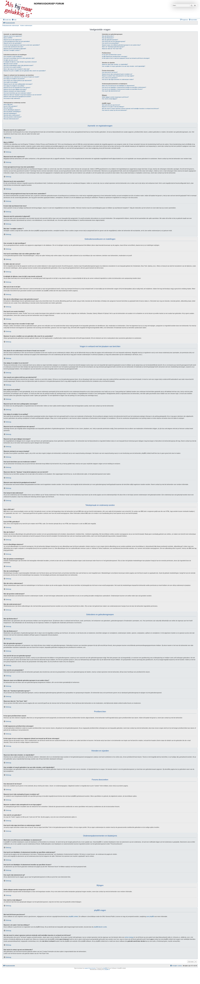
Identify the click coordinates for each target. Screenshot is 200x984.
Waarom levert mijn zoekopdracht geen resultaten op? (117, 74)
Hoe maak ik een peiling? (11, 82)
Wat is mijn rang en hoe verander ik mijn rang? (17, 69)
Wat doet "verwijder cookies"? (12, 50)
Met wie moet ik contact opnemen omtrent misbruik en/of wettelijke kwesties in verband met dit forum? (130, 108)
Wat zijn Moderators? (108, 37)
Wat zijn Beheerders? (108, 36)
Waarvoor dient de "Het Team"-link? (112, 48)
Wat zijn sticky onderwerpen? (12, 115)
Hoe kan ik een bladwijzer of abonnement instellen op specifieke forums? (122, 89)
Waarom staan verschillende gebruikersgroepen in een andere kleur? (121, 45)
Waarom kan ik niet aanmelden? (13, 43)
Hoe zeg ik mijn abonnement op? (111, 91)
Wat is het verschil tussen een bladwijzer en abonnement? (118, 85)
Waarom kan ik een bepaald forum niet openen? (17, 87)
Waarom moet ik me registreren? (13, 36)
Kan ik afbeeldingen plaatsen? (12, 110)
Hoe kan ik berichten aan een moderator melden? (17, 93)
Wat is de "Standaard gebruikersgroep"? (113, 46)
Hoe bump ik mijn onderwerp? (12, 98)
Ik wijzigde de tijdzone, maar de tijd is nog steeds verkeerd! (20, 62)
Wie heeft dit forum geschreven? (111, 105)
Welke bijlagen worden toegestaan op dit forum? (115, 97)
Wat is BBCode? (8, 104)
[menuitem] (14, 19)
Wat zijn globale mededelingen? (12, 111)
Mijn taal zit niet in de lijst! (10, 63)
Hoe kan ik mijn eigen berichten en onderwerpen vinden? (118, 79)
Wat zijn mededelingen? (10, 113)
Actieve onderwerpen (26, 25)
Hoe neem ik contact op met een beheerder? (114, 110)
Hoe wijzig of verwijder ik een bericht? (14, 78)
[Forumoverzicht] (18, 9)
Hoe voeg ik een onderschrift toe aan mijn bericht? (18, 80)
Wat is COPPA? (8, 37)
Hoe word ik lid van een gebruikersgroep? (113, 41)
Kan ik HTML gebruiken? (10, 106)
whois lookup (129, 937)
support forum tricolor (90, 968)
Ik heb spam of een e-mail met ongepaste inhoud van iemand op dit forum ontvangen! (126, 58)
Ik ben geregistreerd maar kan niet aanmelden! (17, 41)
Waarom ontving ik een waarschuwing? (15, 91)
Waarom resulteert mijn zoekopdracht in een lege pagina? (118, 76)
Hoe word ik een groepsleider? (110, 43)
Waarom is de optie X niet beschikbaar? (113, 106)
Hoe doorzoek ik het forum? (110, 72)
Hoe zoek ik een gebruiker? (109, 77)
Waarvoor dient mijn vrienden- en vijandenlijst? (115, 64)
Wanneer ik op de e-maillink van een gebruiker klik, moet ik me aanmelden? (25, 70)
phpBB (105, 968)
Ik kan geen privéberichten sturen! (111, 54)
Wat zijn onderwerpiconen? (11, 118)
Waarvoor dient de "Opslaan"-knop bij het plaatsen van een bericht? (23, 94)
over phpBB (150, 916)
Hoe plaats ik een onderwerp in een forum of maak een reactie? (21, 77)
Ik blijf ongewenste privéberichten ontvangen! (114, 56)
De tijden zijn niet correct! (11, 60)
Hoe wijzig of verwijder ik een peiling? (14, 86)
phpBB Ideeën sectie (100, 927)
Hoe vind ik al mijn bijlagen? (109, 98)
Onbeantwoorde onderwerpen (10, 25)
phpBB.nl (107, 969)
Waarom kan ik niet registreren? (13, 39)
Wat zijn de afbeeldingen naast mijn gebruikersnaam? (18, 65)
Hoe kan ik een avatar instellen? (13, 67)
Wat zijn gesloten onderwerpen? (13, 117)
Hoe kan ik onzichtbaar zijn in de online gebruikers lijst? (19, 58)
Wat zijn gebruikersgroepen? (110, 39)
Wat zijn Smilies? (8, 108)
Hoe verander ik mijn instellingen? (13, 56)
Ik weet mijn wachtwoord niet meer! (13, 46)
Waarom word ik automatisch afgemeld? (15, 48)
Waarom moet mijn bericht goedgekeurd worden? (17, 96)
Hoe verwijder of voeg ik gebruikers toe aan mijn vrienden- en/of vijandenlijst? (123, 66)
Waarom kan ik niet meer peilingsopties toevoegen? (18, 84)
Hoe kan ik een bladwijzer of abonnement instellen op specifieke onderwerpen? (124, 87)
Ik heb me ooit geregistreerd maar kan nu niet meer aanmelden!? (22, 45)
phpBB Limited (73, 916)
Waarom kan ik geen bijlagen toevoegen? (15, 89)
